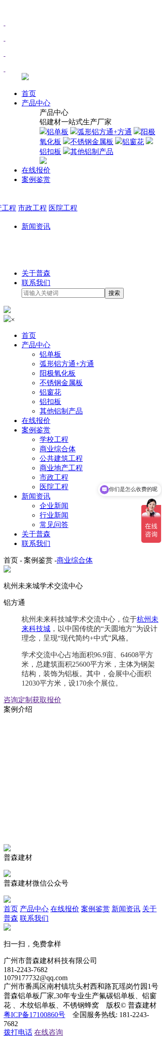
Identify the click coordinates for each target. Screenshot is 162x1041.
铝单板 (50, 354)
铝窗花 (50, 392)
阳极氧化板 (58, 373)
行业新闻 (54, 515)
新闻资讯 (36, 226)
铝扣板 (50, 401)
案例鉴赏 (36, 179)
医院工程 (54, 487)
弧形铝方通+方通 (67, 364)
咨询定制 (18, 700)
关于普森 (36, 273)
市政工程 (54, 477)
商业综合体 (58, 449)
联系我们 (36, 282)
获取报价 (46, 700)
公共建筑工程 (61, 458)
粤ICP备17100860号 (34, 1014)
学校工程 (54, 439)
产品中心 (36, 103)
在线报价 (36, 170)
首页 (29, 93)
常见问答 (54, 524)
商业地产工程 (61, 468)
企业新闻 (54, 505)
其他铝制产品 (61, 411)
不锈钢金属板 (61, 382)
